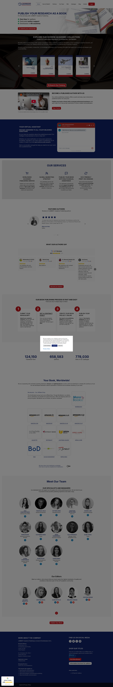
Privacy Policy (46, 348)
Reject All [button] (60, 345)
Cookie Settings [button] (47, 345)
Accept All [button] (55, 345)
